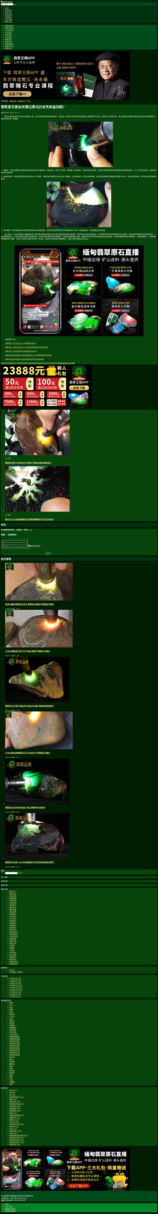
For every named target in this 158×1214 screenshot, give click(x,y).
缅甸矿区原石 (10, 1209)
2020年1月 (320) (15, 983)
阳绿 (11, 1059)
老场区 (12, 946)
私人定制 (12, 955)
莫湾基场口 (13, 934)
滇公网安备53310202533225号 (14, 1200)
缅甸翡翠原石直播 (104, 236)
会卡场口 (8, 32)
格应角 (12, 1070)
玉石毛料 (12, 1032)
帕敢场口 (8, 39)
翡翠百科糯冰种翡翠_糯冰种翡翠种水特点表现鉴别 (24, 359)
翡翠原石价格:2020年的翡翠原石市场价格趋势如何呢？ (30, 862)
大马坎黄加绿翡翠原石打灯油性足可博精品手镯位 (27, 753)
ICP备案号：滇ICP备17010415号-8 (14, 1198)
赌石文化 (12, 907)
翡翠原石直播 (56, 363)
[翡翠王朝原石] (7, 2)
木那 (11, 1012)
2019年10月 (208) (15, 990)
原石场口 (8, 13)
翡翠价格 (14, 1144)
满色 (11, 1084)
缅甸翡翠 (12, 1028)
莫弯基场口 (9, 26)
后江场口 (8, 37)
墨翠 (11, 1077)
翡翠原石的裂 (14, 1055)
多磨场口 (12, 925)
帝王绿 (12, 1057)
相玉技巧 (12, 894)
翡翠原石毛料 (14, 1043)
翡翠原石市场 (16, 1140)
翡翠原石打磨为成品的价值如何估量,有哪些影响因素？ (30, 706)
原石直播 (12, 912)
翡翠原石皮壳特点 (44, 363)
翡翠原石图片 (23, 363)
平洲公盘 (12, 952)
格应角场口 (9, 44)
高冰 (11, 1079)
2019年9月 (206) (15, 992)
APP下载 (8, 1206)
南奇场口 (8, 41)
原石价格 (8, 19)
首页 (7, 8)
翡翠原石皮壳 (14, 1046)
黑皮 (35, 363)
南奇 (11, 1068)
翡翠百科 (12, 939)
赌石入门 (12, 891)
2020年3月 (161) (15, 978)
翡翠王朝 (8, 22)
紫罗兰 (12, 1021)
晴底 (11, 1075)
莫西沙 (12, 1014)
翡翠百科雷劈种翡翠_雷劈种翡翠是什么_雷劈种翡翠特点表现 (28, 355)
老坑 (13, 1113)
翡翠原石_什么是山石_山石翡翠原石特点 (20, 343)
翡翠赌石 (8, 17)
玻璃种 (12, 1025)
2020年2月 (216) (15, 981)
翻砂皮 (12, 1064)
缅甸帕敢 (12, 898)
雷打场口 (12, 930)
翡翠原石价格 (14, 1050)
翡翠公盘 (8, 48)
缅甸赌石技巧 (13, 363)
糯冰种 (12, 1073)
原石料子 (12, 905)
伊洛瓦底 (12, 941)
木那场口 (8, 35)
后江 (11, 1007)
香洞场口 (12, 927)
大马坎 (12, 1016)
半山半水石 (13, 1034)
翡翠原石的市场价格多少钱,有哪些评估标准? (25, 807)
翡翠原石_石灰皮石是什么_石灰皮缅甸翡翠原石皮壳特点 (26, 347)
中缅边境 (12, 900)
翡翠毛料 (14, 1117)
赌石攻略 (12, 909)
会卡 (11, 1005)
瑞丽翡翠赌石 (14, 1037)
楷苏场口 (12, 923)
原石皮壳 (8, 15)
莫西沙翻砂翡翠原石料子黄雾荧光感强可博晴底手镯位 (29, 604)
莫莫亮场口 (9, 46)
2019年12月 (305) (15, 985)
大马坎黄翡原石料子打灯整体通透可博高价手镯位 (27, 651)
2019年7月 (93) (14, 996)
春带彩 (12, 1023)
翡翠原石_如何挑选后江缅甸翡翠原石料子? (21, 351)
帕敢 (11, 1009)
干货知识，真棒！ (16, 972)
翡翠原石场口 (14, 1041)
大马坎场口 (9, 30)
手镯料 (12, 1082)
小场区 (12, 950)
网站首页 (12, 101)
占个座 (12, 970)
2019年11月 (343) (15, 987)
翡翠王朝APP (83, 239)
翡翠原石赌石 (14, 1048)
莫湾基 (12, 1061)
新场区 (12, 948)
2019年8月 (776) (15, 994)
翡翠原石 (8, 10)
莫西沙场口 (9, 28)
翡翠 (11, 1003)
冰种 (11, 1018)
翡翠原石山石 (14, 1052)
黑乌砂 (31, 363)
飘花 (11, 1066)
